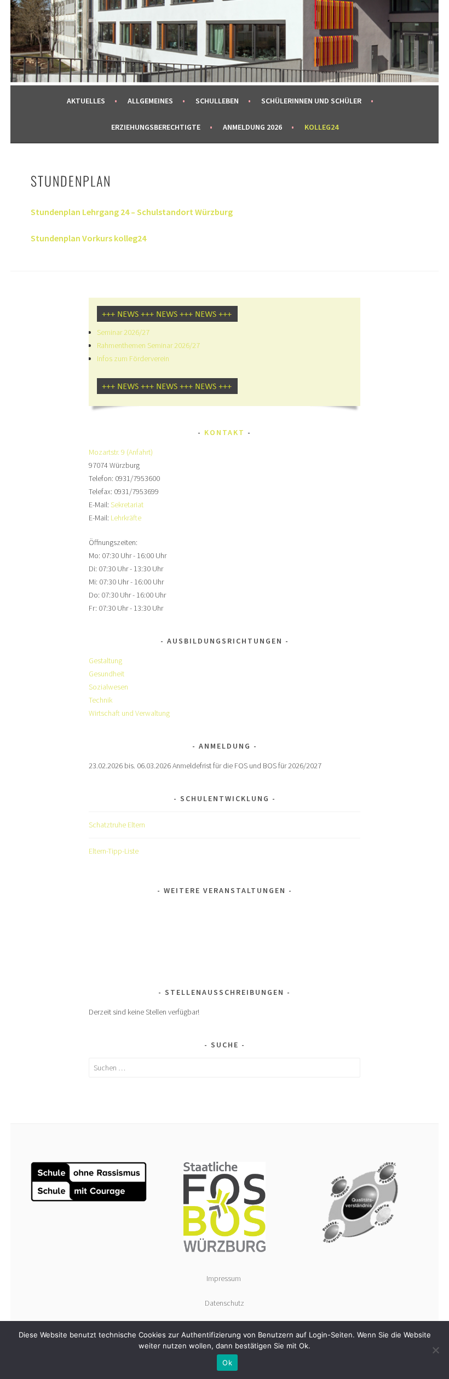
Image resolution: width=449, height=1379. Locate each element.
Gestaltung (105, 660)
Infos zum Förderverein (133, 358)
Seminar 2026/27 (123, 332)
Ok (227, 1362)
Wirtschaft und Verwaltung (129, 713)
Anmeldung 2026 (252, 127)
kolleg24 (321, 127)
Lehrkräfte (126, 518)
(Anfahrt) (139, 452)
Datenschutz (224, 1303)
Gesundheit (106, 674)
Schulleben (217, 101)
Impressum (224, 1278)
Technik (100, 700)
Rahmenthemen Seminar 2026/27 (148, 345)
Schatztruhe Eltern (117, 825)
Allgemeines (150, 101)
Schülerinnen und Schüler (311, 101)
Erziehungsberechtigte (155, 127)
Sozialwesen (108, 687)
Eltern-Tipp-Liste (114, 851)
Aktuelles (86, 101)
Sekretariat (127, 504)
